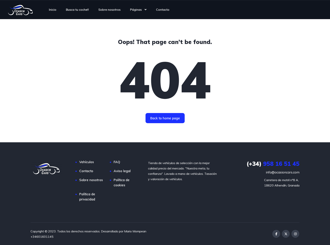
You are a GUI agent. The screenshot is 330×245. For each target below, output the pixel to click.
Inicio (52, 9)
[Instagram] (295, 234)
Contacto (162, 9)
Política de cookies (121, 182)
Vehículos (86, 162)
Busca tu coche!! (77, 9)
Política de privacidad (87, 196)
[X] (286, 234)
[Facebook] (276, 234)
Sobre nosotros (109, 9)
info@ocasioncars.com (282, 172)
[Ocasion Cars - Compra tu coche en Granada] (20, 9)
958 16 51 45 (273, 163)
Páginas (136, 9)
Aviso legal (122, 171)
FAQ (117, 162)
